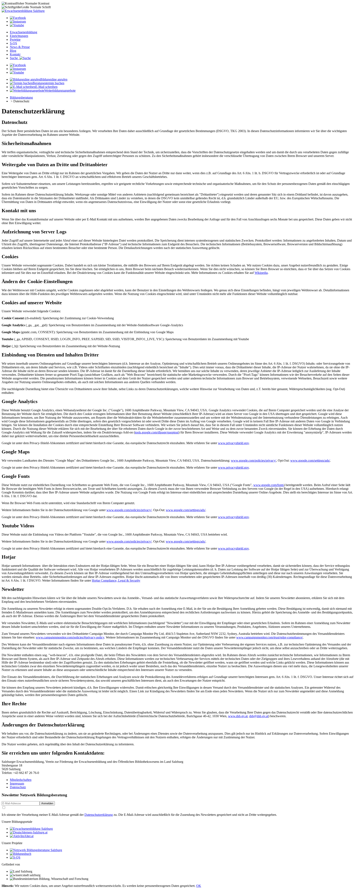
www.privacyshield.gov (233, 443)
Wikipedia (261, 272)
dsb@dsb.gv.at (258, 716)
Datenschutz (18, 787)
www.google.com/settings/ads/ (310, 460)
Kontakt (15, 54)
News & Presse (20, 47)
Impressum (17, 783)
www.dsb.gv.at (238, 716)
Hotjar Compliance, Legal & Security (116, 580)
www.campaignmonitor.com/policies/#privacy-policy (70, 637)
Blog (13, 50)
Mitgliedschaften (20, 779)
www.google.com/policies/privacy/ (253, 460)
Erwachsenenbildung (23, 32)
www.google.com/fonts (268, 485)
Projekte (15, 39)
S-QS (13, 43)
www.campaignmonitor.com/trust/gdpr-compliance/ (269, 637)
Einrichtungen (19, 36)
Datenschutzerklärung (98, 814)
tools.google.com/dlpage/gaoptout (157, 432)
